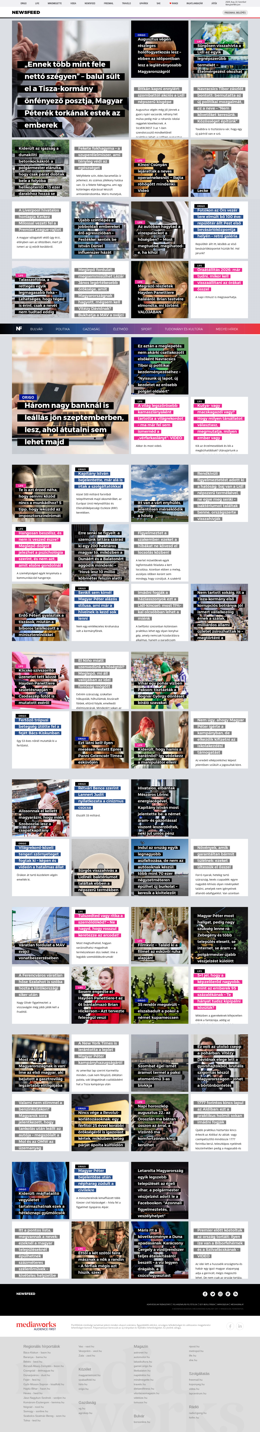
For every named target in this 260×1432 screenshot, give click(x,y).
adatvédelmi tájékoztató (159, 1305)
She (158, 3)
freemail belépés (235, 12)
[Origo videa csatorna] (228, 1294)
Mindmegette (55, 3)
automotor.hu (142, 1357)
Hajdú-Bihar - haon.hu (36, 1388)
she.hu (193, 1360)
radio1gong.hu (198, 1412)
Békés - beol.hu (32, 1361)
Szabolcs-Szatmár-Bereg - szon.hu (44, 1415)
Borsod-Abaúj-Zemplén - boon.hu (43, 1366)
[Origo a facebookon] (205, 1294)
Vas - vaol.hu (86, 1346)
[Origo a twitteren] (212, 1294)
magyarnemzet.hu (89, 1375)
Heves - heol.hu (32, 1393)
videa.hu (194, 1388)
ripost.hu (194, 1346)
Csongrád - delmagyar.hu (38, 1370)
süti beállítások (207, 1305)
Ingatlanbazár (195, 3)
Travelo (126, 3)
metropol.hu (196, 1350)
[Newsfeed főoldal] (25, 1294)
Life (37, 3)
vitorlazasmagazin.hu (146, 1393)
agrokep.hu (85, 1412)
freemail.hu (196, 1379)
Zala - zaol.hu (87, 1355)
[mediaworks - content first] (36, 1326)
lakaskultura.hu (143, 1361)
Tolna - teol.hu (32, 1420)
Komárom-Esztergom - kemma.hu (43, 1402)
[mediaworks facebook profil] (230, 1326)
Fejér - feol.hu (31, 1379)
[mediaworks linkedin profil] (240, 1326)
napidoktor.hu (142, 1375)
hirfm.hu (194, 1417)
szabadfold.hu (87, 1379)
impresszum (223, 1305)
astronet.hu (141, 1352)
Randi (175, 3)
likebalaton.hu (142, 1370)
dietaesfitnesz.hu (144, 1388)
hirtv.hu (83, 1384)
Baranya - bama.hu (35, 1357)
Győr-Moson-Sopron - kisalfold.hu (43, 1384)
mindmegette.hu (143, 1379)
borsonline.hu (142, 1421)
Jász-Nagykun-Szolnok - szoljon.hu (44, 1397)
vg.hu (82, 1408)
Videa (73, 3)
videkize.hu (140, 1397)
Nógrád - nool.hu (33, 1406)
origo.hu (84, 1388)
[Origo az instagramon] (220, 1294)
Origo (23, 3)
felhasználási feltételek (185, 1305)
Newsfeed (90, 3)
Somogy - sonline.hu (35, 1411)
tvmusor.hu (140, 1402)
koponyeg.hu (197, 1384)
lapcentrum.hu (197, 1393)
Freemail (108, 3)
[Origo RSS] (235, 1294)
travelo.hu (140, 1384)
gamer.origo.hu (143, 1366)
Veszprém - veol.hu (90, 1350)
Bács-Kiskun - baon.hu (37, 1352)
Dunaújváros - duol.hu (36, 1375)
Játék (214, 3)
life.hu (192, 1355)
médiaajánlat (237, 1305)
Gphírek (144, 3)
